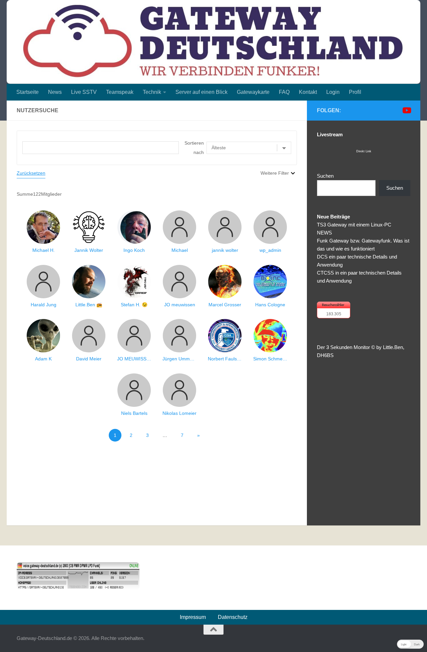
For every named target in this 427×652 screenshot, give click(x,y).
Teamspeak (119, 92)
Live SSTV (84, 92)
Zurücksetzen (31, 173)
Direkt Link (363, 151)
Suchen (325, 176)
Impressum (193, 617)
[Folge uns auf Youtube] (406, 110)
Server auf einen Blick (201, 92)
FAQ (284, 92)
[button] (410, 644)
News (55, 92)
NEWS (324, 232)
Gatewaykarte (253, 92)
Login (333, 92)
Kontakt (308, 92)
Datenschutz (233, 617)
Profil (355, 92)
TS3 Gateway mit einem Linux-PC (354, 224)
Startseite (27, 92)
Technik (152, 92)
